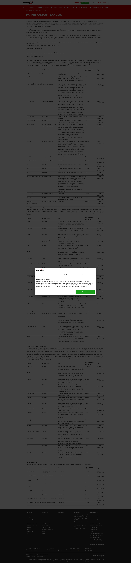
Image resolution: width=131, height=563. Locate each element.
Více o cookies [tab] (85, 274)
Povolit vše (85, 291)
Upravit (64, 291)
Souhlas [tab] (45, 274)
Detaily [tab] (65, 274)
